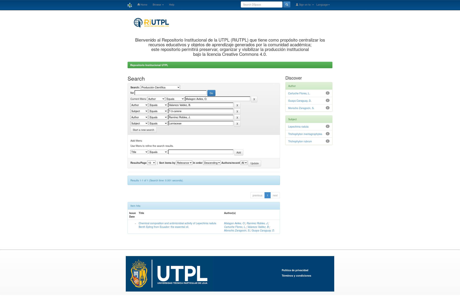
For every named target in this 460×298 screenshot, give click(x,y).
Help (171, 4)
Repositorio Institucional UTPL (149, 65)
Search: (135, 87)
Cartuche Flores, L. (235, 227)
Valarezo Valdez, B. (258, 227)
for (132, 92)
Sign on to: (305, 4)
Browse (157, 4)
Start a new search (143, 130)
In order (198, 162)
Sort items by (167, 162)
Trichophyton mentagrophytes (305, 134)
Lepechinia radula (298, 126)
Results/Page (138, 162)
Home (143, 4)
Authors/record (230, 162)
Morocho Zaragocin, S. (237, 230)
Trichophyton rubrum (300, 141)
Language (322, 4)
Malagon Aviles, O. (234, 223)
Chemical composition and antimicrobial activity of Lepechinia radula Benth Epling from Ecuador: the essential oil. (177, 225)
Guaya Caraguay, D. (263, 230)
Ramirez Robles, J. (257, 223)
